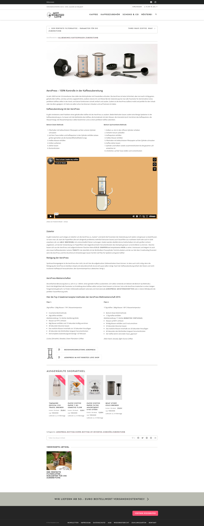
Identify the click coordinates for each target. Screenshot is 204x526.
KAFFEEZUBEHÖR (110, 14)
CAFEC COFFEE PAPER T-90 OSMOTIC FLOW (75, 405)
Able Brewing (66, 242)
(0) (150, 6)
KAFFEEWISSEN (78, 37)
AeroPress (61, 432)
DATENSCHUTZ (99, 522)
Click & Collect (76, 7)
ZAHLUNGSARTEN (139, 522)
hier (123, 247)
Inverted (97, 432)
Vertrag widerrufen (145, 513)
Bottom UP (87, 432)
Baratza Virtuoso (133, 318)
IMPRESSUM (86, 522)
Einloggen (137, 6)
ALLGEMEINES (64, 37)
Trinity (75, 250)
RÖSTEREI (146, 14)
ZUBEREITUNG (91, 37)
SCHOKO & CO (131, 14)
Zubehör (107, 432)
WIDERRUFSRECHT (121, 522)
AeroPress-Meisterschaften (120, 289)
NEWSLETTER (73, 522)
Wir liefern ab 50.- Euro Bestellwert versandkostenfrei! (99, 499)
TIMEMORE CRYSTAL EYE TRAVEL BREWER (56, 405)
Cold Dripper (101, 247)
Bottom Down (74, 432)
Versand (55, 413)
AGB (109, 522)
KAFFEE (93, 14)
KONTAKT (152, 522)
